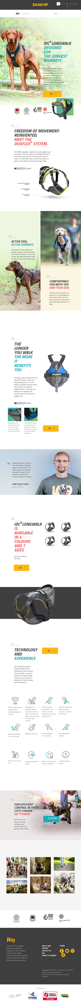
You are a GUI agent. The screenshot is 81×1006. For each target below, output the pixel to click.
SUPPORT (45, 948)
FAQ (43, 953)
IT (64, 4)
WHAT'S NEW (46, 946)
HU (74, 4)
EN (58, 4)
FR (67, 4)
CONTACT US (46, 951)
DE (61, 4)
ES (70, 4)
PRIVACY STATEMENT (49, 956)
